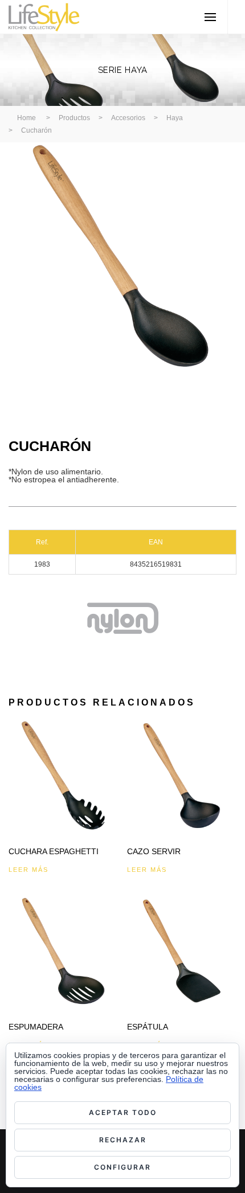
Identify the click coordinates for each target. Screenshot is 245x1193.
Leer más (28, 869)
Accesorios (128, 118)
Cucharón (36, 130)
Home (26, 118)
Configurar (122, 1167)
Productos (74, 118)
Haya (174, 118)
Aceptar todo (123, 1112)
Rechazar (122, 1139)
